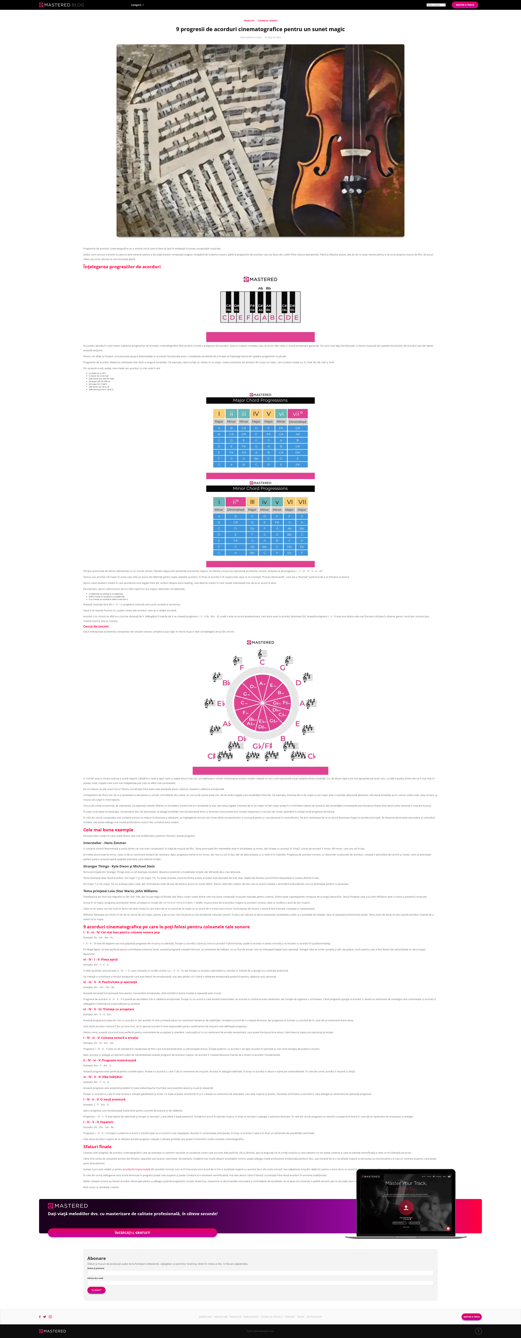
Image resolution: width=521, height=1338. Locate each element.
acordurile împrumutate (136, 1169)
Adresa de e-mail (95, 1278)
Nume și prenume (95, 1268)
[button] (137, 5)
